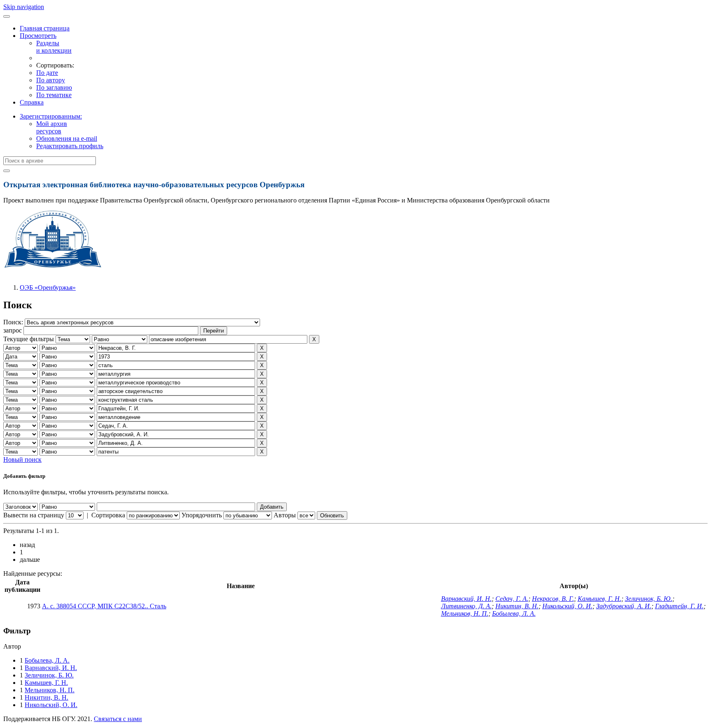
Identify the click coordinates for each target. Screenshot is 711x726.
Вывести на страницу (33, 515)
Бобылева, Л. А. (514, 613)
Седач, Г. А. (511, 598)
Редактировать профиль (69, 145)
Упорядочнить (201, 515)
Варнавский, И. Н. (466, 598)
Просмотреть (38, 35)
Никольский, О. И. (567, 606)
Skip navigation (23, 6)
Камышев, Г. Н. (599, 598)
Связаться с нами (118, 718)
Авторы (285, 515)
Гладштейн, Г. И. (679, 606)
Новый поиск (22, 459)
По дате (47, 72)
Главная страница (45, 28)
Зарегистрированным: (51, 116)
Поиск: (14, 322)
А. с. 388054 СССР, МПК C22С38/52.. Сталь (104, 606)
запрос (12, 330)
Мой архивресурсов (51, 127)
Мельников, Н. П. (464, 613)
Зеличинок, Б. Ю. (648, 598)
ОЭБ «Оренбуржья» (48, 287)
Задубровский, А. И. (623, 606)
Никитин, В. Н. (517, 606)
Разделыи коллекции (54, 47)
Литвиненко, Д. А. (466, 606)
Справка (32, 102)
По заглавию (54, 87)
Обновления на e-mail (66, 138)
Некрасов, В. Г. (553, 598)
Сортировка (108, 515)
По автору (50, 80)
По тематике (54, 94)
